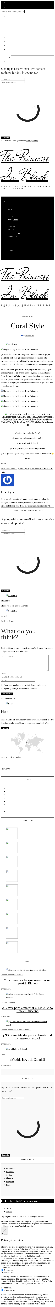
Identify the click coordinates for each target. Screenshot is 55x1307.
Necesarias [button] (5, 1267)
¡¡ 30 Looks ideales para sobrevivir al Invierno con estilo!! (27, 1037)
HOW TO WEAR (18, 29)
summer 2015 (40, 469)
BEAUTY (12, 25)
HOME (11, 17)
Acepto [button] (22, 1226)
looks (24, 316)
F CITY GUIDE (22, 57)
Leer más (29, 1226)
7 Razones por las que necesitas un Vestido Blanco (27, 982)
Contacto (9, 1208)
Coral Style (23, 469)
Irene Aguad (29, 336)
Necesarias (8, 1270)
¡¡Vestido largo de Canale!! (27, 1060)
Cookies (9, 1212)
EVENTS (17, 53)
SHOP (10, 33)
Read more (5, 728)
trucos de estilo (17, 975)
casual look (5, 469)
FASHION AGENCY (20, 45)
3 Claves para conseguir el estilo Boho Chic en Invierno (27, 1009)
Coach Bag (14, 469)
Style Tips (30, 316)
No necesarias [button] (6, 1288)
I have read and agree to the (21, 141)
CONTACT (13, 41)
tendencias (15, 1030)
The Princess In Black (25, 166)
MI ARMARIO (16, 62)
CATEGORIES (16, 49)
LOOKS (11, 21)
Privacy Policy (32, 141)
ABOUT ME (14, 37)
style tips (31, 469)
